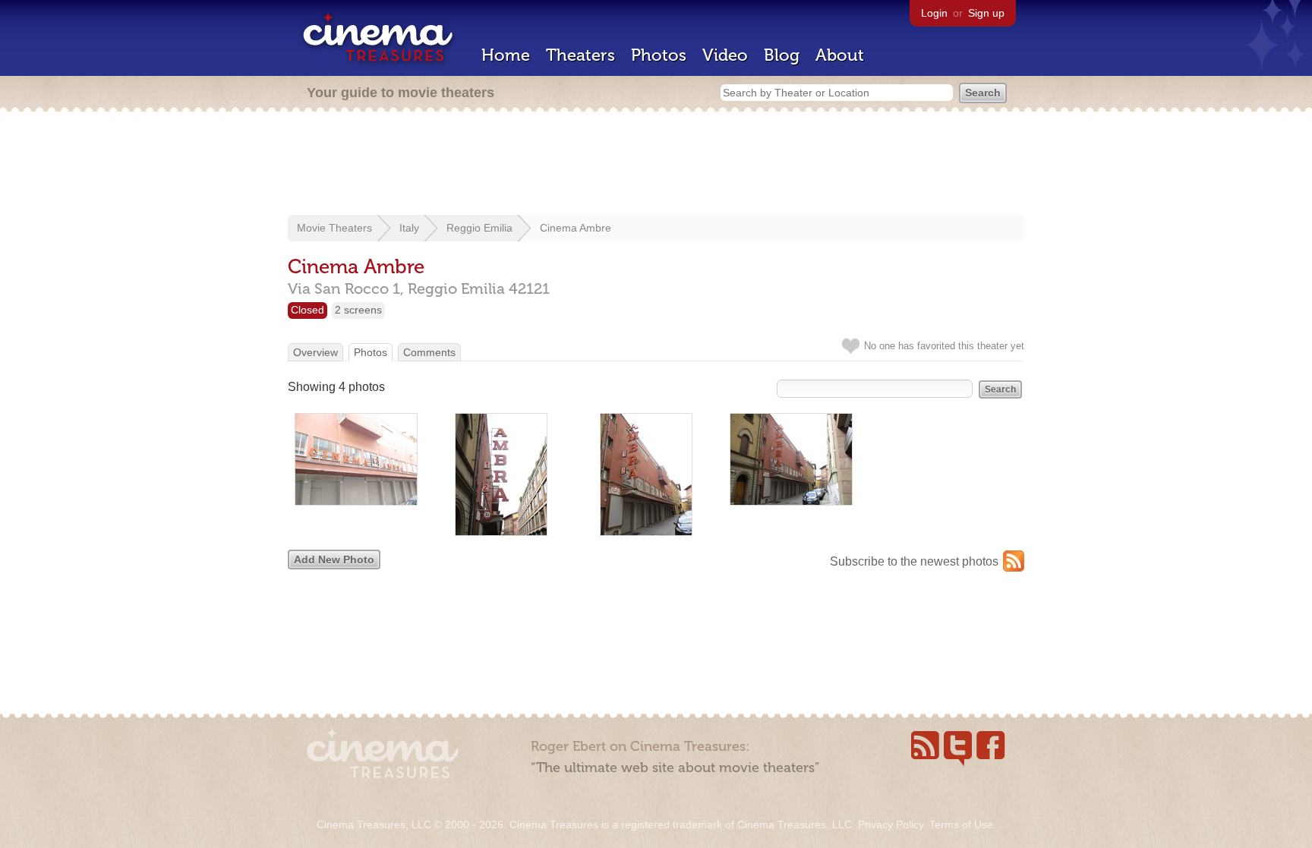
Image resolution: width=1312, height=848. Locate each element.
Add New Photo (334, 559)
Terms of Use (961, 824)
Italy (409, 228)
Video (725, 55)
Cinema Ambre (575, 228)
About (839, 55)
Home (505, 55)
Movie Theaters (334, 228)
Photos (658, 55)
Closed (307, 310)
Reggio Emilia (479, 228)
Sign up (986, 13)
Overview (315, 352)
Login (934, 13)
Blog (782, 55)
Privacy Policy (890, 824)
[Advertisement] (656, 165)
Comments (429, 352)
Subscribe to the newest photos (914, 561)
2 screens (358, 310)
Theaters (580, 55)
